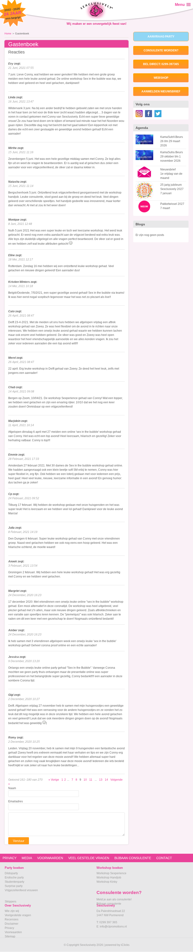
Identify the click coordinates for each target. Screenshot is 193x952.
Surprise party (14, 886)
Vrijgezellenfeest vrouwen (21, 890)
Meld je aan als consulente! (114, 899)
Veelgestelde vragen (18, 915)
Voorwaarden (13, 932)
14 (106, 779)
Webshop (161, 77)
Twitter (157, 113)
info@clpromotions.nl (113, 926)
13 (100, 779)
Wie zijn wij (12, 911)
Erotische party (14, 877)
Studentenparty (14, 881)
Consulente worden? (161, 50)
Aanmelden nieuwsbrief (160, 91)
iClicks (125, 945)
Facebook (148, 113)
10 (85, 779)
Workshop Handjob (108, 877)
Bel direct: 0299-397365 (161, 64)
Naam (12, 788)
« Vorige (53, 779)
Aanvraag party (161, 36)
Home (7, 33)
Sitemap (10, 936)
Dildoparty (11, 873)
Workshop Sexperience (111, 873)
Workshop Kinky (106, 881)
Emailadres (15, 801)
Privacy (9, 928)
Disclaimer (11, 923)
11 (90, 779)
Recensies (11, 919)
